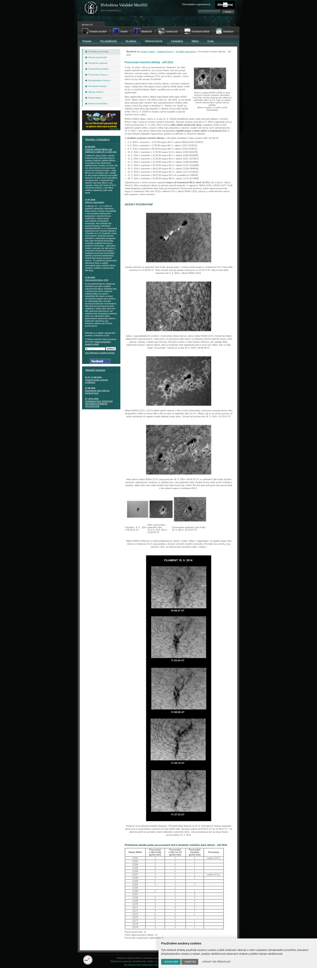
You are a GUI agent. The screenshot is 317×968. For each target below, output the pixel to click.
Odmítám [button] (190, 961)
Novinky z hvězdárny (97, 139)
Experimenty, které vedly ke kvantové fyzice (97, 392)
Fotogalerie (177, 41)
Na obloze (131, 41)
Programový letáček (201, 31)
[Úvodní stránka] (91, 8)
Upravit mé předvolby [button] (216, 961)
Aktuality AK (146, 31)
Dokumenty (228, 31)
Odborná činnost (153, 41)
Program (86, 41)
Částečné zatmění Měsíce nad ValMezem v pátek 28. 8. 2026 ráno (101, 150)
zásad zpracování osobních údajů (98, 343)
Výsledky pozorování (186, 51)
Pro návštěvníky (108, 41)
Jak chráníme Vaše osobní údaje (138, 965)
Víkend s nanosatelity (94, 202)
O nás (210, 41)
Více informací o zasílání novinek (99, 353)
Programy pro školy (98, 31)
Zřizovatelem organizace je (196, 4)
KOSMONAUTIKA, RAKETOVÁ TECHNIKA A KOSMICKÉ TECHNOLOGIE (99, 404)
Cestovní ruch (172, 31)
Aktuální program (95, 370)
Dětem (195, 41)
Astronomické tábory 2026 (96, 280)
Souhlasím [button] (171, 961)
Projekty (124, 31)
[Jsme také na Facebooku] (100, 362)
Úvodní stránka (148, 51)
